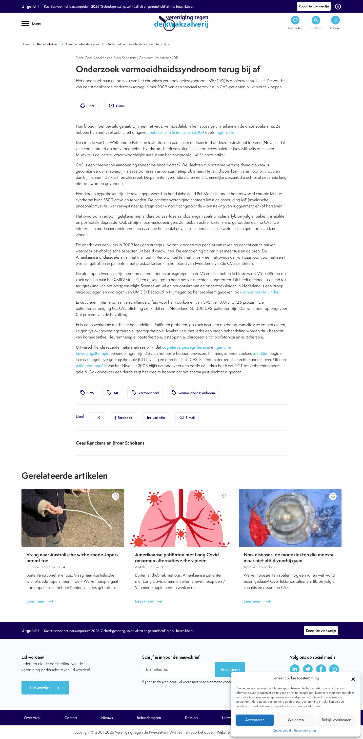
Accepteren (254, 719)
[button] (353, 678)
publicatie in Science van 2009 (177, 132)
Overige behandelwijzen (82, 44)
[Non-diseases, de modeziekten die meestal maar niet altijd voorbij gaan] (290, 518)
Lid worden (45, 688)
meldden (260, 353)
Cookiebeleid (282, 730)
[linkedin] (295, 669)
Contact (70, 717)
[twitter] (308, 669)
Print (87, 105)
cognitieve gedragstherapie (186, 347)
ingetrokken (226, 132)
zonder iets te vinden (260, 292)
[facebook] (321, 669)
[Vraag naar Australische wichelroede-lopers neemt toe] (72, 518)
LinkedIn (158, 417)
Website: (224, 732)
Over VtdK (32, 717)
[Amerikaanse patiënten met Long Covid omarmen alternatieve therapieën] (181, 518)
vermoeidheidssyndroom (193, 392)
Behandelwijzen (48, 44)
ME (112, 392)
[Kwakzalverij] (181, 23)
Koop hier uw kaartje (314, 6)
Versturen (230, 669)
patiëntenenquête (91, 365)
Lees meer (40, 601)
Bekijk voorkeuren (336, 719)
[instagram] (334, 669)
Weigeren (296, 719)
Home (25, 44)
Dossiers (191, 717)
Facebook (124, 417)
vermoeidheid (145, 392)
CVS (87, 392)
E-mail (117, 105)
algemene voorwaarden (225, 681)
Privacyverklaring (304, 730)
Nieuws (107, 717)
